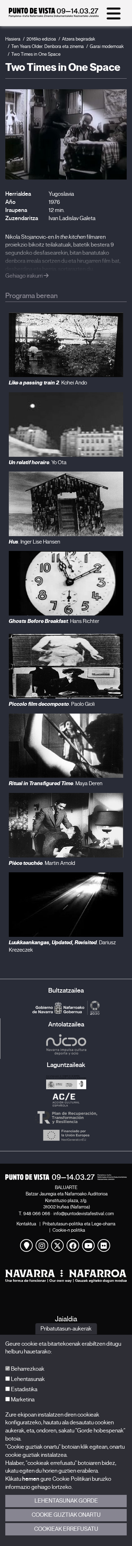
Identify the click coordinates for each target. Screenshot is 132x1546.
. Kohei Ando (48, 383)
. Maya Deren (55, 783)
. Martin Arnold (42, 863)
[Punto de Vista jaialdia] (54, 15)
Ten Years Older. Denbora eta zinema (47, 46)
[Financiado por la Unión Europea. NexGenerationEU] (66, 1135)
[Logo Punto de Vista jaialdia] (66, 1177)
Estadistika (23, 1389)
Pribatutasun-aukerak (66, 1328)
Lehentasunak (27, 1379)
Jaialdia (66, 1319)
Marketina (22, 1399)
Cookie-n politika (68, 1230)
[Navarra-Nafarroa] (66, 1276)
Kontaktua (26, 1224)
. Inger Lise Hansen (34, 542)
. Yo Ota (38, 462)
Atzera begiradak (78, 39)
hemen (30, 1479)
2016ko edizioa (41, 39)
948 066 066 (36, 1214)
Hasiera (12, 39)
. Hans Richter (54, 621)
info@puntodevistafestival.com (84, 1214)
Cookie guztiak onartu (66, 1514)
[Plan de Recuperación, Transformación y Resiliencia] (66, 1117)
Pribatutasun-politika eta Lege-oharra (79, 1224)
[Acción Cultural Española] (66, 1100)
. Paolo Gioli (52, 704)
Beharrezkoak (27, 1368)
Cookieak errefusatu (66, 1529)
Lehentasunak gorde (66, 1500)
